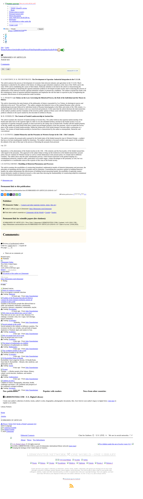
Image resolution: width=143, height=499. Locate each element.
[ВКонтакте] (2, 194)
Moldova (72, 463)
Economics (12, 320)
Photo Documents (15, 16)
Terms (10, 424)
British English (9, 429)
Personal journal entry (16, 14)
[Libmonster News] (6, 36)
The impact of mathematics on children (15, 343)
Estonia (91, 463)
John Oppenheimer (31, 296)
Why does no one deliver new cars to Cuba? (17, 313)
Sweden (77, 460)
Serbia (85, 460)
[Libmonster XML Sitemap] (71, 487)
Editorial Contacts (27, 435)
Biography (12, 19)
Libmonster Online (7, 262)
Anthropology (13, 377)
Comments (5, 64)
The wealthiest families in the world (14, 350)
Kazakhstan (62, 463)
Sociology (12, 388)
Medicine (12, 294)
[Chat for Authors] (6, 40)
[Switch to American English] (6, 34)
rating (11, 266)
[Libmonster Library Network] (133, 444)
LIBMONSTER (18, 31)
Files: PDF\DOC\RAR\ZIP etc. (19, 18)
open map (72, 446)
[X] (11, 194)
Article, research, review (18, 8)
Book (12, 10)
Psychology (13, 309)
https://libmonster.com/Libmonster (40, 209)
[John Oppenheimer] (2, 290)
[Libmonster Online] (2, 261)
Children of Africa (9, 381)
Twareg (5, 369)
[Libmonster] (11, 438)
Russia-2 (100, 463)
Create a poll (13, 25)
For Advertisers (39, 440)
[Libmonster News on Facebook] (5, 38)
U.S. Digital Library (19, 444)
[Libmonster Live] (6, 42)
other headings (12, 270)
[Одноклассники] (5, 194)
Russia (34, 463)
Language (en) (31, 424)
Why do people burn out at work (13, 335)
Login (7, 47)
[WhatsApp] (16, 194)
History (3, 270)
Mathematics (13, 347)
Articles (3, 416)
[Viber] (14, 194)
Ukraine (51, 463)
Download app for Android (72, 479)
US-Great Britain (65, 460)
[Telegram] (19, 194)
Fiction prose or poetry (16, 12)
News (29, 440)
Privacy (5, 424)
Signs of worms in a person (12, 290)
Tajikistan (82, 463)
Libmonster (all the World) (35, 212)
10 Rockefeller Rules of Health (13, 358)
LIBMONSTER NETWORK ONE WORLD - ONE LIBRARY (71, 454)
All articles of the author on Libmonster (16, 273)
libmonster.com (8, 180)
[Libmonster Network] (114, 444)
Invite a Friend (21, 424)
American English (10, 428)
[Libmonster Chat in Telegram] (93, 435)
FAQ (14, 424)
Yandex (53, 212)
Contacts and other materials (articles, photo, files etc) (38, 205)
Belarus (42, 463)
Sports (11, 366)
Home (3, 412)
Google (47, 212)
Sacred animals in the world (12, 324)
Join (2, 47)
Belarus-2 (109, 463)
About (23, 440)
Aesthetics (12, 332)
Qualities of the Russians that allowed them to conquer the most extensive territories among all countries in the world (17, 300)
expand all (22, 246)
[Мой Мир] (8, 194)
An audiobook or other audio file (20, 21)
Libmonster (10, 431)
